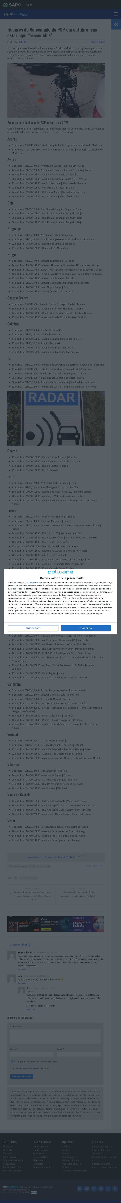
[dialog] (60, 601)
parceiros (34, 583)
